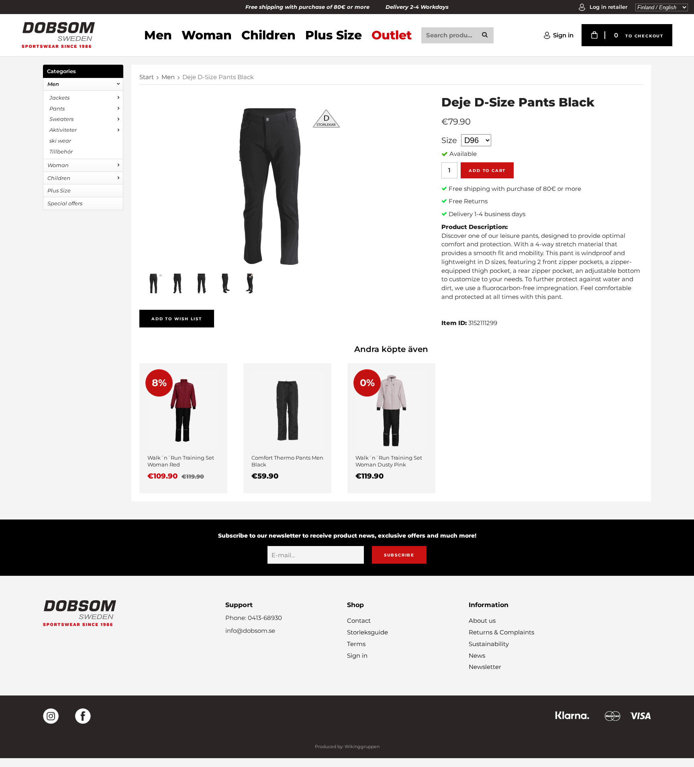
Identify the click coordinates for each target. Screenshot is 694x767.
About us (482, 620)
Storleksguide (367, 632)
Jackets (59, 97)
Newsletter (485, 667)
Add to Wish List (176, 318)
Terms (356, 644)
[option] (183, 428)
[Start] (58, 35)
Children (268, 35)
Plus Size (333, 35)
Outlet (391, 35)
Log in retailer (607, 7)
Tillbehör (61, 151)
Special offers (64, 203)
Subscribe (399, 555)
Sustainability (489, 644)
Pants (57, 108)
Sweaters (61, 119)
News (477, 655)
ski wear (60, 140)
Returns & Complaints (501, 632)
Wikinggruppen (362, 746)
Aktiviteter (63, 130)
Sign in (563, 35)
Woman (207, 35)
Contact (359, 620)
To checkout (644, 36)
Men (158, 35)
